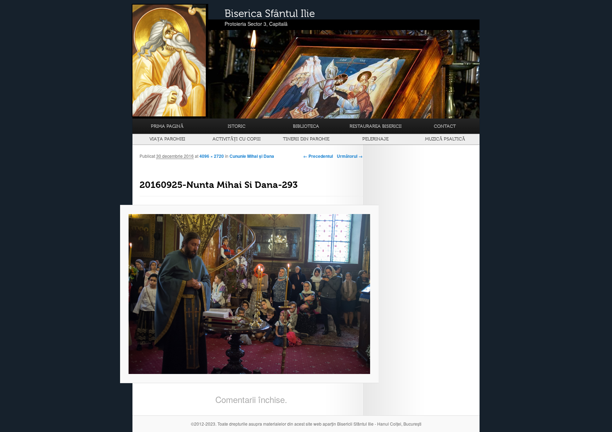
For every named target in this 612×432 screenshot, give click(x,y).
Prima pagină (167, 126)
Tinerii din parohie (306, 139)
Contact (445, 126)
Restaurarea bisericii (376, 126)
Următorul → (350, 156)
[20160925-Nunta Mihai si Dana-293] (249, 294)
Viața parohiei (167, 139)
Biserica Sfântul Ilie (270, 13)
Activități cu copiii (236, 139)
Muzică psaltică (445, 139)
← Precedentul (318, 156)
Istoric (236, 126)
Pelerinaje (375, 139)
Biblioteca (306, 126)
